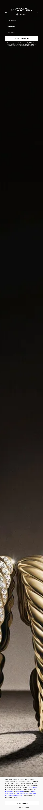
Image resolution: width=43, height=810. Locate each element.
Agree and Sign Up (22, 38)
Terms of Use (25, 47)
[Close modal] (39, 4)
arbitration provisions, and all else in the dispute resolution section (20, 795)
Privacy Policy (17, 47)
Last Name (10, 33)
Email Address (11, 20)
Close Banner (22, 803)
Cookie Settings (22, 807)
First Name (10, 27)
